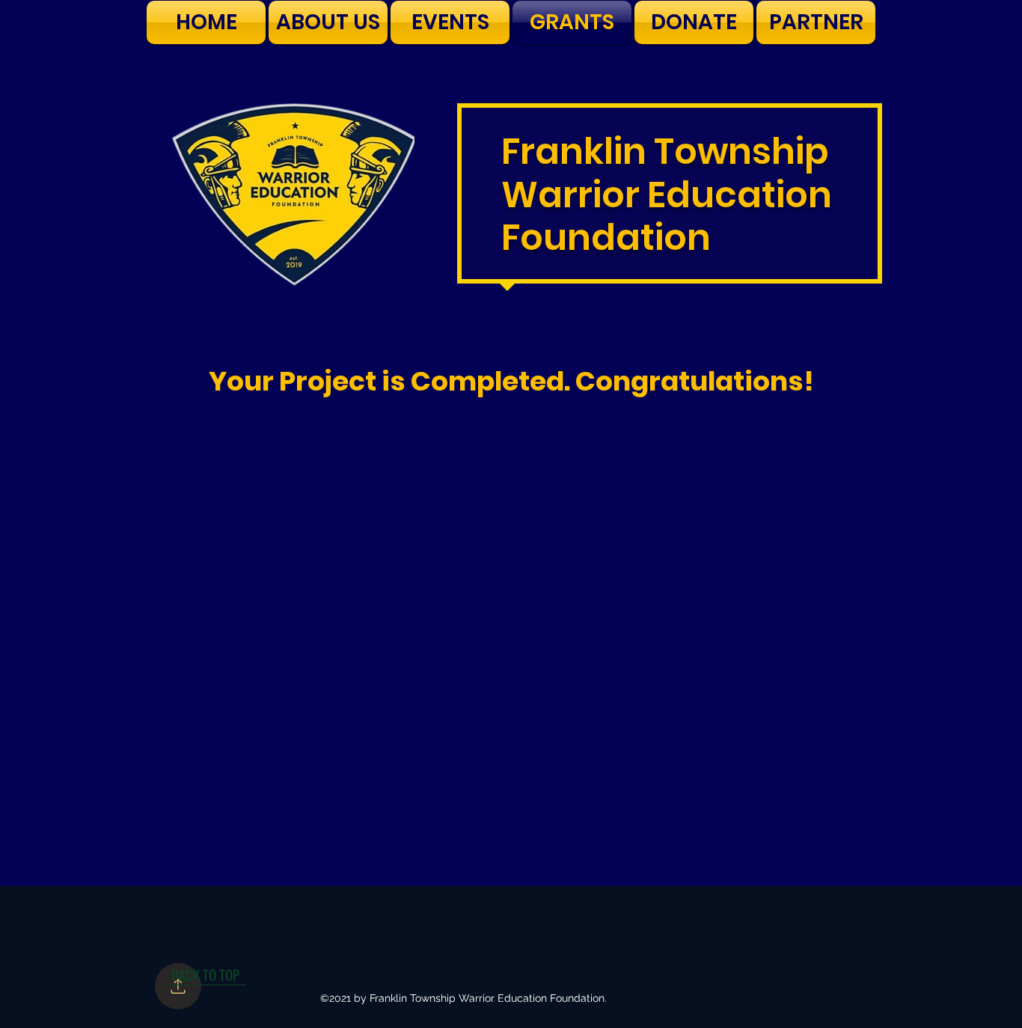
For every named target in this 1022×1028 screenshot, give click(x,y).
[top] (178, 986)
